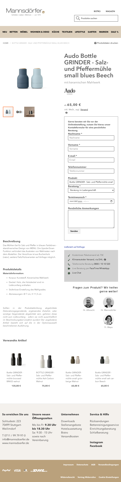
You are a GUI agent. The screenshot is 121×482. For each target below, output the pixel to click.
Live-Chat (76, 273)
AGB (93, 464)
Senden (74, 231)
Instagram (96, 442)
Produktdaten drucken (107, 43)
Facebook (96, 446)
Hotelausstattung (71, 428)
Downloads (68, 421)
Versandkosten (70, 436)
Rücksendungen (99, 421)
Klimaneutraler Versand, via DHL (87, 259)
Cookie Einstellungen (109, 477)
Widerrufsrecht (67, 477)
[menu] (95, 10)
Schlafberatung (99, 432)
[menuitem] (97, 11)
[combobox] (96, 18)
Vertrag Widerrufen (87, 477)
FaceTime (94, 268)
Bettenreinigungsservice (104, 425)
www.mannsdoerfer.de (15, 443)
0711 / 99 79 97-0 (15, 435)
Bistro (64, 432)
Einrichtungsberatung (103, 428)
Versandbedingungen (108, 464)
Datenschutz (82, 464)
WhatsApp (104, 268)
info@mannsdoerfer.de (15, 439)
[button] (19, 111)
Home (5, 43)
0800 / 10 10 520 (102, 264)
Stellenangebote (71, 425)
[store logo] (25, 11)
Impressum (68, 464)
